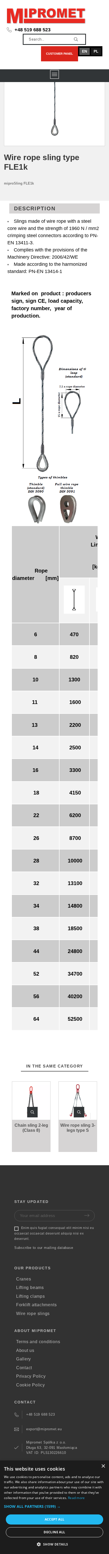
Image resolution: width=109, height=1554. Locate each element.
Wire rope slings (33, 1313)
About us (25, 1350)
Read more (76, 1498)
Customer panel (59, 53)
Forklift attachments (36, 1305)
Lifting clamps (30, 1296)
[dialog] (54, 1507)
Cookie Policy (30, 1385)
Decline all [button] (54, 1532)
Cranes (23, 1279)
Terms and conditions (38, 1341)
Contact (24, 1367)
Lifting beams (30, 1287)
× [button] (103, 1466)
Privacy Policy (31, 1376)
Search (79, 39)
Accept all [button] (55, 1519)
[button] (32, 1112)
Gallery (23, 1359)
